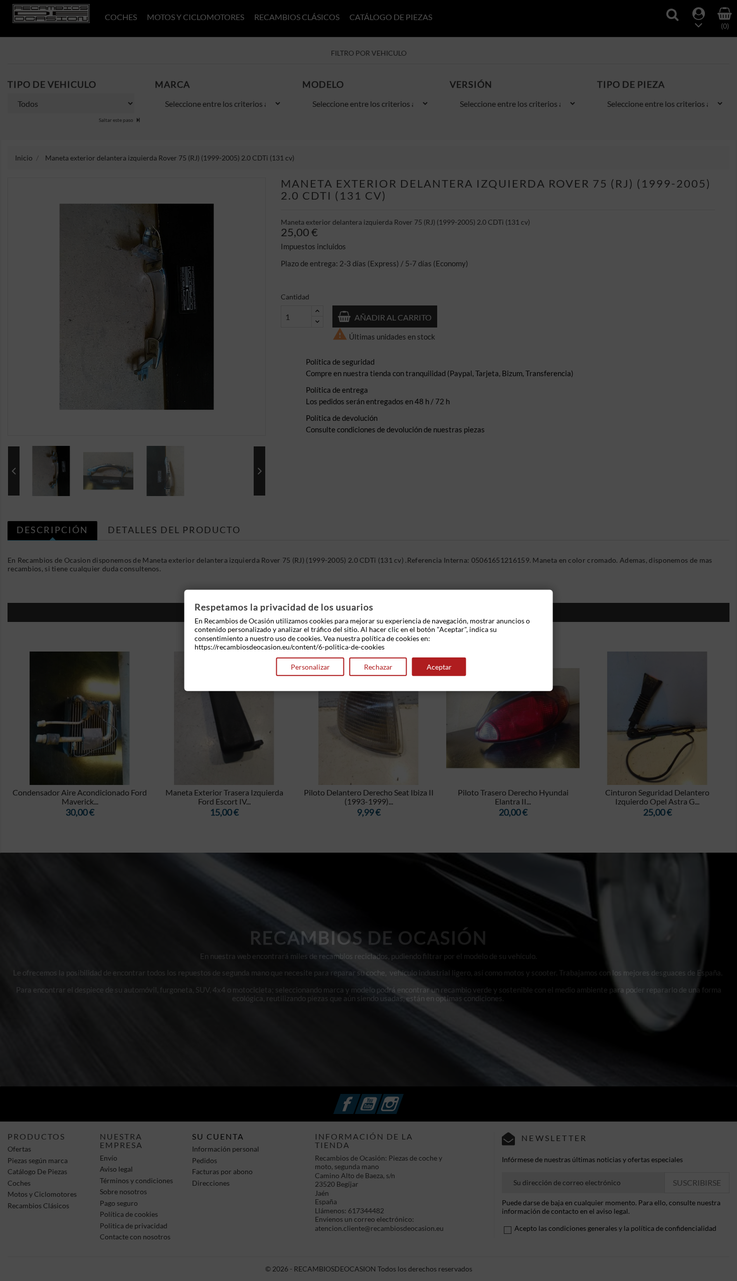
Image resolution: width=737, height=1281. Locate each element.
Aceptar (439, 667)
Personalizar (310, 667)
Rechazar (378, 667)
